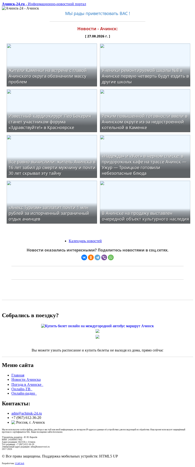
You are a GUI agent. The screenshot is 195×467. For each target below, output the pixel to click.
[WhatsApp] (111, 257)
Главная (17, 375)
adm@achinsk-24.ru (26, 413)
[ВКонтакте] (84, 257)
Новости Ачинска (26, 379)
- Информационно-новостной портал (44, 4)
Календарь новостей (85, 241)
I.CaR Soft (19, 463)
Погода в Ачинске (27, 384)
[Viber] (104, 257)
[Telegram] (97, 257)
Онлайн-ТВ (21, 389)
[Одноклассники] (91, 257)
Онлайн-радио (24, 393)
